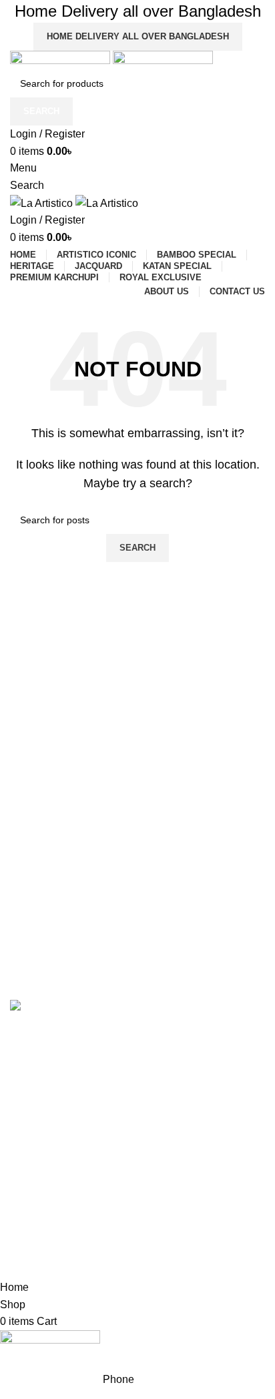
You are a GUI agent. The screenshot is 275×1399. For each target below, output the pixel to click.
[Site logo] (61, 59)
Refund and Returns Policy (66, 1233)
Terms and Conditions (56, 1210)
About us (28, 1164)
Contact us (32, 1187)
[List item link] (137, 1084)
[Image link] (41, 1007)
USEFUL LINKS (44, 1142)
